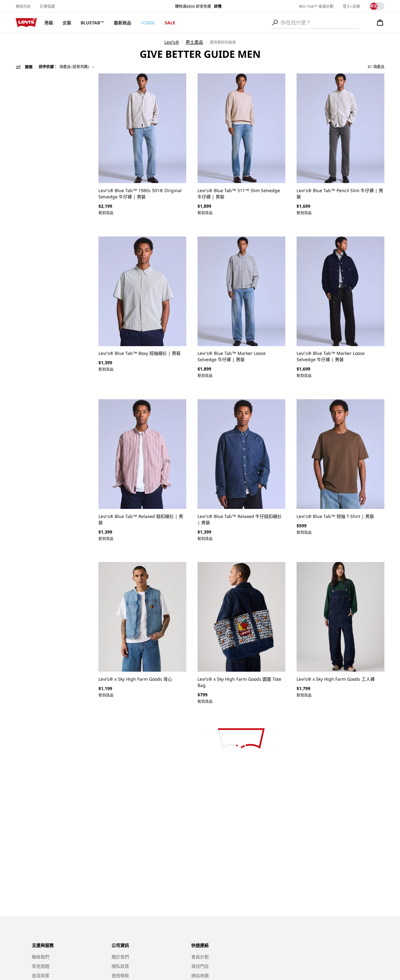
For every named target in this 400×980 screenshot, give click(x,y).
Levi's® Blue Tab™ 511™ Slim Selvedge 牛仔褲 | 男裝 (239, 193)
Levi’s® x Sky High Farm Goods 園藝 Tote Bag (239, 682)
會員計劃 (200, 957)
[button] (380, 22)
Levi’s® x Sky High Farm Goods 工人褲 (336, 679)
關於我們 (120, 957)
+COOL (148, 23)
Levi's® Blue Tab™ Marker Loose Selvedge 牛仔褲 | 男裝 (232, 356)
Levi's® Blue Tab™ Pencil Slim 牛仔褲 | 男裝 (340, 193)
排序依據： (48, 66)
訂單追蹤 (47, 6)
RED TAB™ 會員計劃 (316, 6)
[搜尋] (275, 22)
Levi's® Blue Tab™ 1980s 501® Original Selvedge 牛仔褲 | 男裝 (140, 193)
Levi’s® (171, 42)
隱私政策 (120, 966)
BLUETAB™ (92, 23)
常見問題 (40, 966)
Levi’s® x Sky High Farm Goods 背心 (135, 679)
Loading (241, 738)
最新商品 (122, 23)
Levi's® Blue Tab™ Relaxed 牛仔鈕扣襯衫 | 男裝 (240, 519)
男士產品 (194, 42)
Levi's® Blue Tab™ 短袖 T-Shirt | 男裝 (335, 516)
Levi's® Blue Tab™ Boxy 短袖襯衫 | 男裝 (139, 353)
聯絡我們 (40, 957)
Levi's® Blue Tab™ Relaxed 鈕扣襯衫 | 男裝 (140, 519)
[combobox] (315, 22)
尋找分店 (23, 6)
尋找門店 (200, 966)
